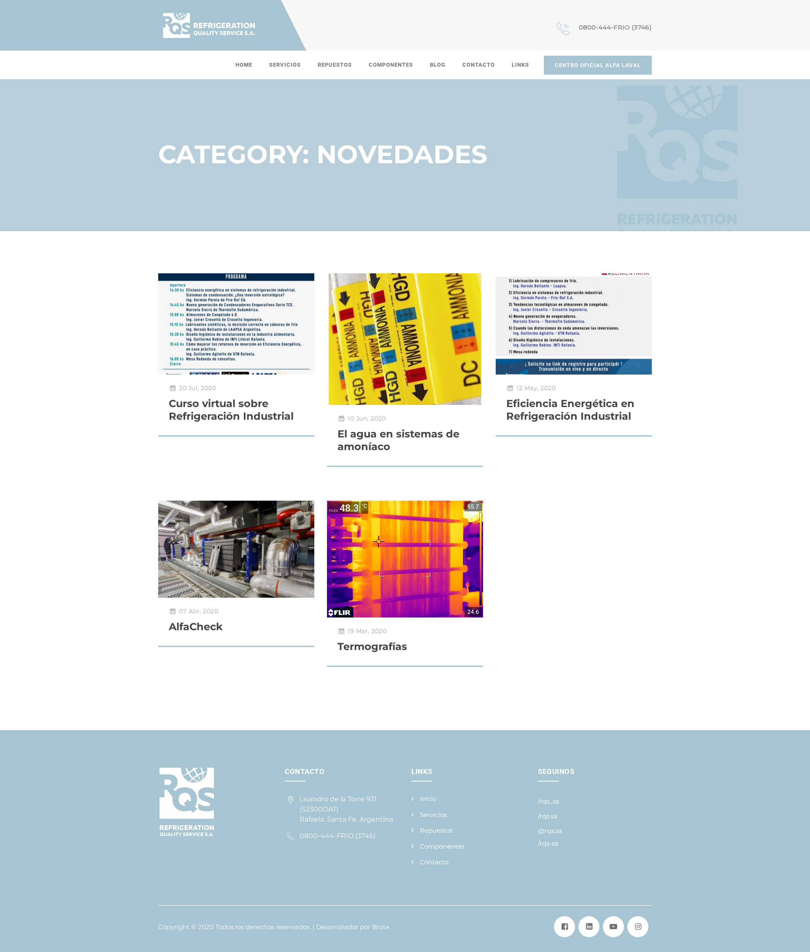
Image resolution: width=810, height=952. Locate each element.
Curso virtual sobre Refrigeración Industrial (231, 409)
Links (520, 65)
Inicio (428, 799)
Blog (438, 65)
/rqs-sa (548, 843)
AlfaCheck (196, 626)
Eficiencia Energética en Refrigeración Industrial (570, 409)
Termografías (372, 646)
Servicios (285, 65)
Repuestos (335, 65)
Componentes (391, 65)
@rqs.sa (550, 831)
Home (243, 65)
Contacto (478, 65)
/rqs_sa (548, 801)
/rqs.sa (547, 816)
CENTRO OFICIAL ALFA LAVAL (598, 65)
